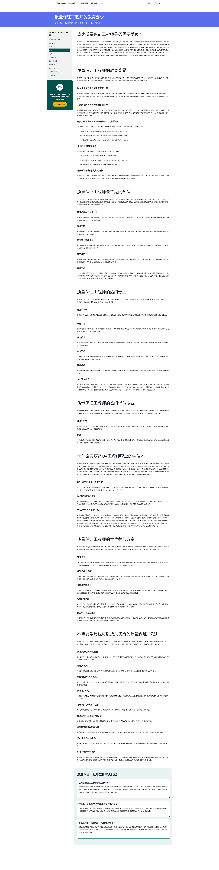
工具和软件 (52, 57)
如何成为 (52, 43)
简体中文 (157, 3)
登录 (150, 3)
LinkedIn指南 (53, 61)
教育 (50, 50)
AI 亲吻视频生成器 (83, 3)
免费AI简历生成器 (59, 104)
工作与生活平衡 (54, 72)
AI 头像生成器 (71, 3)
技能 (50, 46)
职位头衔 (52, 68)
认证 (50, 54)
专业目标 (52, 75)
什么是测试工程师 (54, 39)
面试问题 (52, 64)
